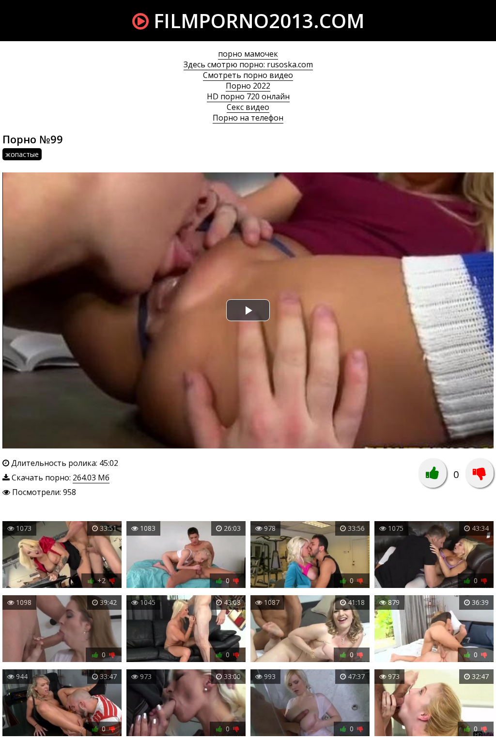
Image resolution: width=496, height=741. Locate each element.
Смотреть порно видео (248, 75)
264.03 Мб (91, 477)
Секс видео (248, 107)
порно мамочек (248, 53)
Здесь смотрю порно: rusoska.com (248, 64)
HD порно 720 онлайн (248, 96)
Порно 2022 (248, 85)
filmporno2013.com (256, 20)
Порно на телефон (248, 117)
